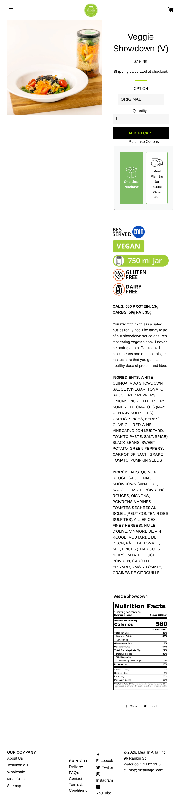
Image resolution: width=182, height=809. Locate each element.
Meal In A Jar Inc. (152, 752)
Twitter (107, 767)
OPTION (141, 88)
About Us (15, 758)
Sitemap (14, 786)
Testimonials (17, 765)
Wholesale (16, 772)
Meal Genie (17, 779)
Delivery (76, 767)
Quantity (140, 111)
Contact (75, 779)
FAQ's (74, 773)
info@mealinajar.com (145, 770)
